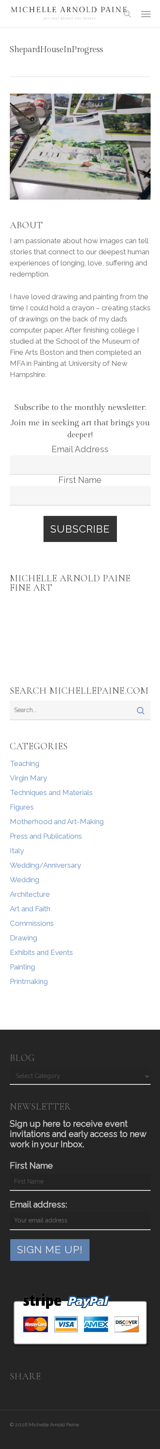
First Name (80, 480)
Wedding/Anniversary (45, 865)
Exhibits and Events (41, 952)
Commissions (32, 923)
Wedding (24, 879)
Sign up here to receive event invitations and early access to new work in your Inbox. (78, 1134)
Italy (17, 850)
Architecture (30, 894)
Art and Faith (30, 908)
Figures (22, 807)
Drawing (23, 938)
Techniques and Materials (51, 792)
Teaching (24, 763)
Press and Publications (46, 836)
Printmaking (29, 981)
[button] (146, 13)
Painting (22, 967)
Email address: (38, 1204)
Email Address (80, 449)
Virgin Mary (28, 778)
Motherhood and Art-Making (57, 821)
